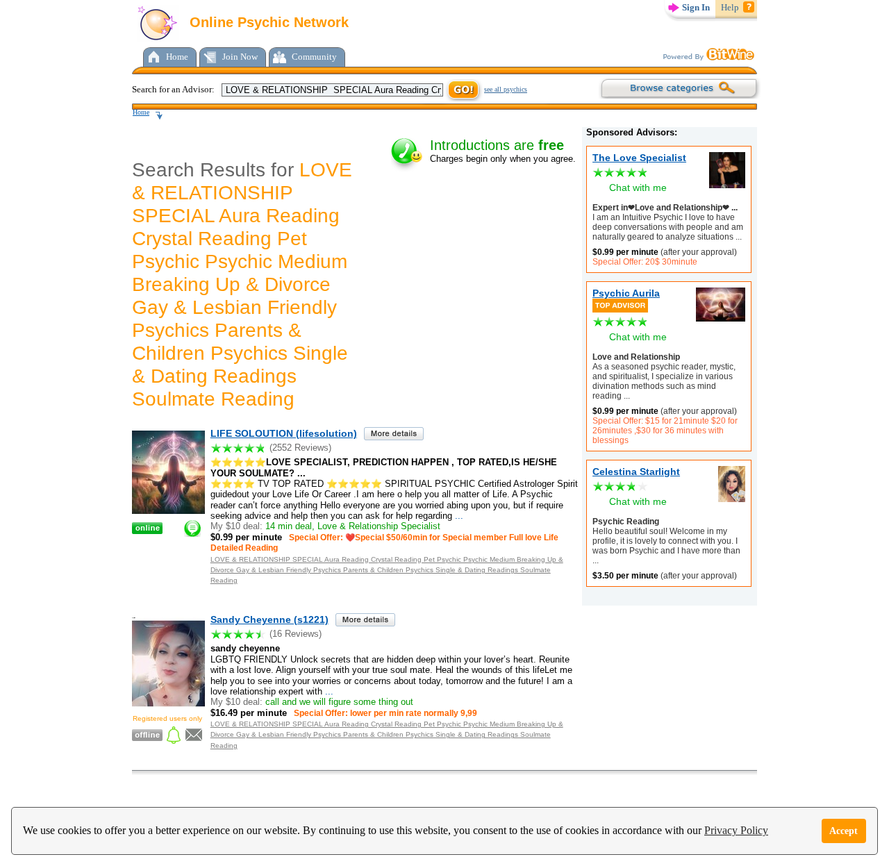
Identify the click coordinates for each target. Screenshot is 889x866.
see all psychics (505, 89)
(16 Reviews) (295, 633)
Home (177, 56)
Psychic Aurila (626, 293)
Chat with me (638, 187)
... (737, 237)
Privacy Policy (736, 830)
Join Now (240, 56)
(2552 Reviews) (300, 447)
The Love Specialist (639, 157)
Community (314, 56)
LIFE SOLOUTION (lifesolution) (283, 433)
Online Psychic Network (267, 22)
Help (730, 7)
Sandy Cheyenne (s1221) (269, 619)
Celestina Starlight (636, 471)
